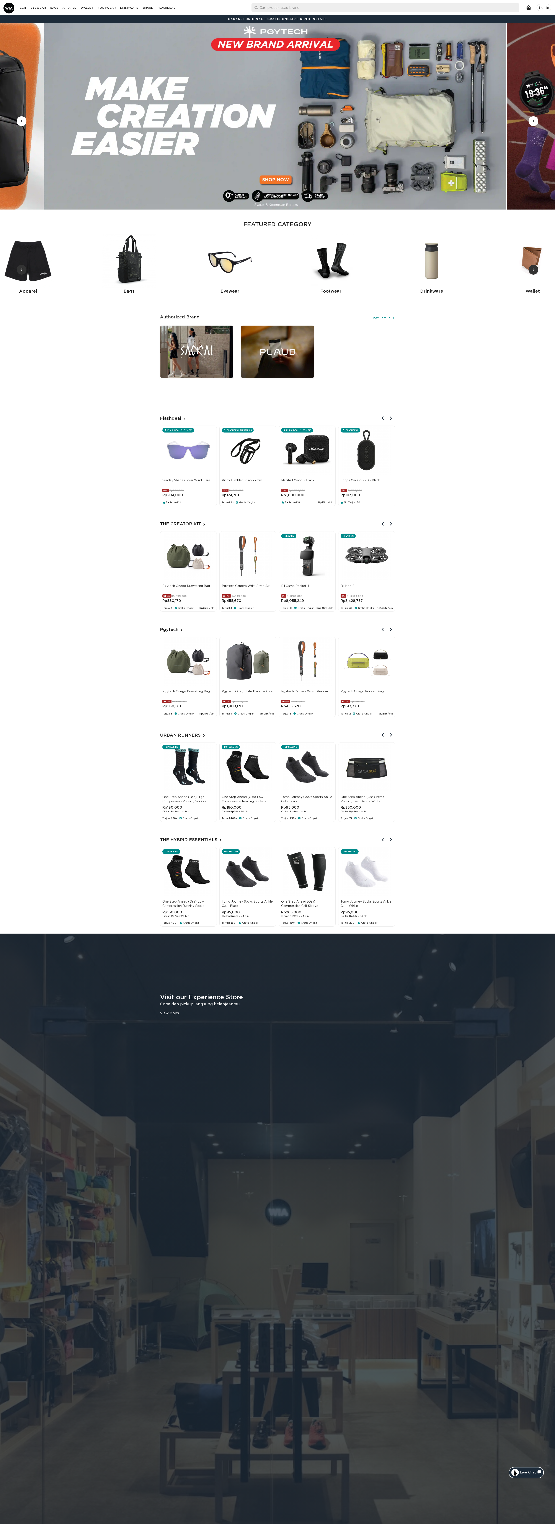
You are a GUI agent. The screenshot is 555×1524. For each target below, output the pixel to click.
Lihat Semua (381, 318)
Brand (148, 7)
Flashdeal (166, 7)
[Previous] (383, 418)
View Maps (169, 1013)
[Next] (391, 418)
